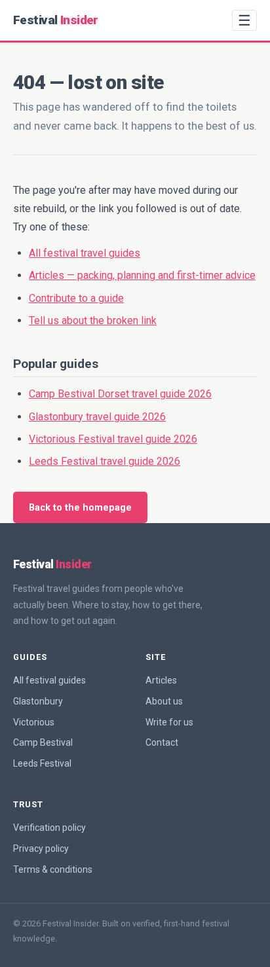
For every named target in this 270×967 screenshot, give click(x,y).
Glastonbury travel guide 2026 (97, 417)
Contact (161, 742)
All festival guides (49, 680)
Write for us (169, 722)
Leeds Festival (42, 763)
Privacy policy (41, 848)
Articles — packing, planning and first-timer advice (142, 275)
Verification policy (49, 827)
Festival (55, 19)
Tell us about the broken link (93, 320)
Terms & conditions (52, 869)
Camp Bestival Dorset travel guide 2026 (120, 394)
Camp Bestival (43, 742)
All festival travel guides (84, 253)
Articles (161, 680)
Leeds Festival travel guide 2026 (104, 461)
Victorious (33, 722)
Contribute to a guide (76, 298)
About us (164, 701)
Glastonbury (38, 701)
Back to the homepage (80, 507)
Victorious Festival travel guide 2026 (113, 439)
